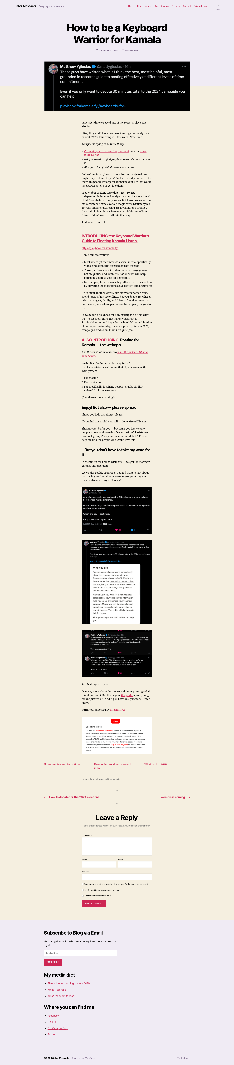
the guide (127, 695)
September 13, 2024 (108, 50)
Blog (139, 6)
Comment (87, 836)
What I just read (57, 989)
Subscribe (53, 962)
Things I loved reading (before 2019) (69, 983)
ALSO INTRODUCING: (101, 340)
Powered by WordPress (83, 1058)
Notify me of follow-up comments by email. (102, 890)
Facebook (53, 1015)
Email (120, 860)
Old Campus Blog (58, 1028)
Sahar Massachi (25, 6)
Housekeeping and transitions (62, 764)
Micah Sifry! (117, 710)
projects (116, 779)
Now (147, 6)
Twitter (52, 1034)
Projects (176, 6)
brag (87, 779)
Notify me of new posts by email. (98, 896)
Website (85, 871)
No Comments (131, 50)
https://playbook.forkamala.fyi (100, 248)
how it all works (97, 779)
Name (84, 860)
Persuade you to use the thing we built (106, 151)
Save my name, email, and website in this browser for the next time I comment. (116, 884)
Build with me (200, 6)
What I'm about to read (61, 996)
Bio (156, 6)
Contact (187, 6)
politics (108, 779)
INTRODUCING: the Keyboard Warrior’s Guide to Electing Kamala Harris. (115, 238)
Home (131, 6)
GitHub (52, 1021)
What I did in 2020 (155, 764)
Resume (165, 6)
